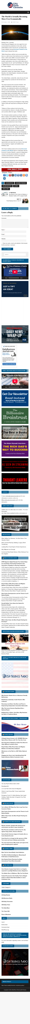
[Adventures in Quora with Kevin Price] (15, 648)
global (16, 186)
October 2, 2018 (6, 22)
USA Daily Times (8, 848)
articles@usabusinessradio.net (13, 496)
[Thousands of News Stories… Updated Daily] (15, 730)
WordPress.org (5, 929)
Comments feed (5, 927)
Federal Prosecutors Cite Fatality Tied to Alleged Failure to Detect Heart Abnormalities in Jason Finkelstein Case (14, 877)
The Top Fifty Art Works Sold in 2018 (10, 783)
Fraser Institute (7, 186)
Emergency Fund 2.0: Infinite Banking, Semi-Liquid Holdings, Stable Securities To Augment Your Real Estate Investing (14, 797)
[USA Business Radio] (15, 974)
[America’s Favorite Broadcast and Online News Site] (15, 687)
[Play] (3, 278)
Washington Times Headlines (12, 821)
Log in (3, 922)
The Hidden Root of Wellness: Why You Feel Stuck (15, 873)
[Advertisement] (15, 1008)
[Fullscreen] (26, 278)
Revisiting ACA (5, 786)
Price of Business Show (10, 557)
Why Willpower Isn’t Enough (8, 549)
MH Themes (23, 989)
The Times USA (8, 865)
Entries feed (4, 924)
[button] (28, 12)
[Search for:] (15, 254)
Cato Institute (9, 183)
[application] (15, 271)
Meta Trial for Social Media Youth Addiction (13, 852)
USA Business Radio (9, 691)
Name (3, 229)
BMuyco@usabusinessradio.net (9, 500)
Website (3, 238)
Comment (4, 218)
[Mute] (24, 278)
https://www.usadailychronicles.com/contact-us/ (15, 513)
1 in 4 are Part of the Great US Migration (11, 788)
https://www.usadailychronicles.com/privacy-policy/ (13, 985)
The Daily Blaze (8, 803)
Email (3, 234)
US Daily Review (8, 734)
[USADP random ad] (15, 170)
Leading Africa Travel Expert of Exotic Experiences (14, 546)
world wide (6, 188)
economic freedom (21, 183)
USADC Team (15, 22)
